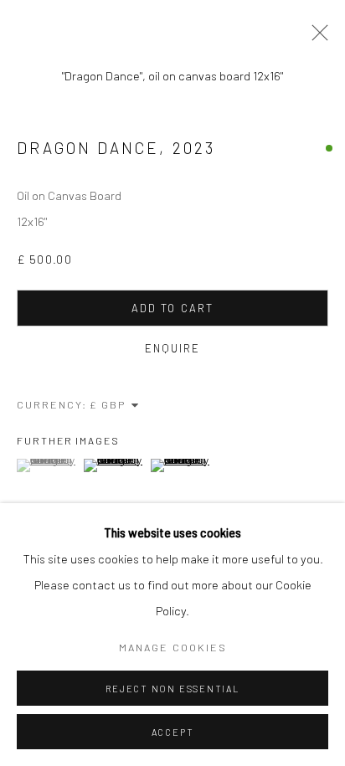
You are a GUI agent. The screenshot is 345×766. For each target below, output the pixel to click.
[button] (48, 465)
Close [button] (315, 37)
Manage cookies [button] (173, 647)
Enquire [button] (173, 348)
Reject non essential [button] (172, 688)
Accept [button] (173, 732)
